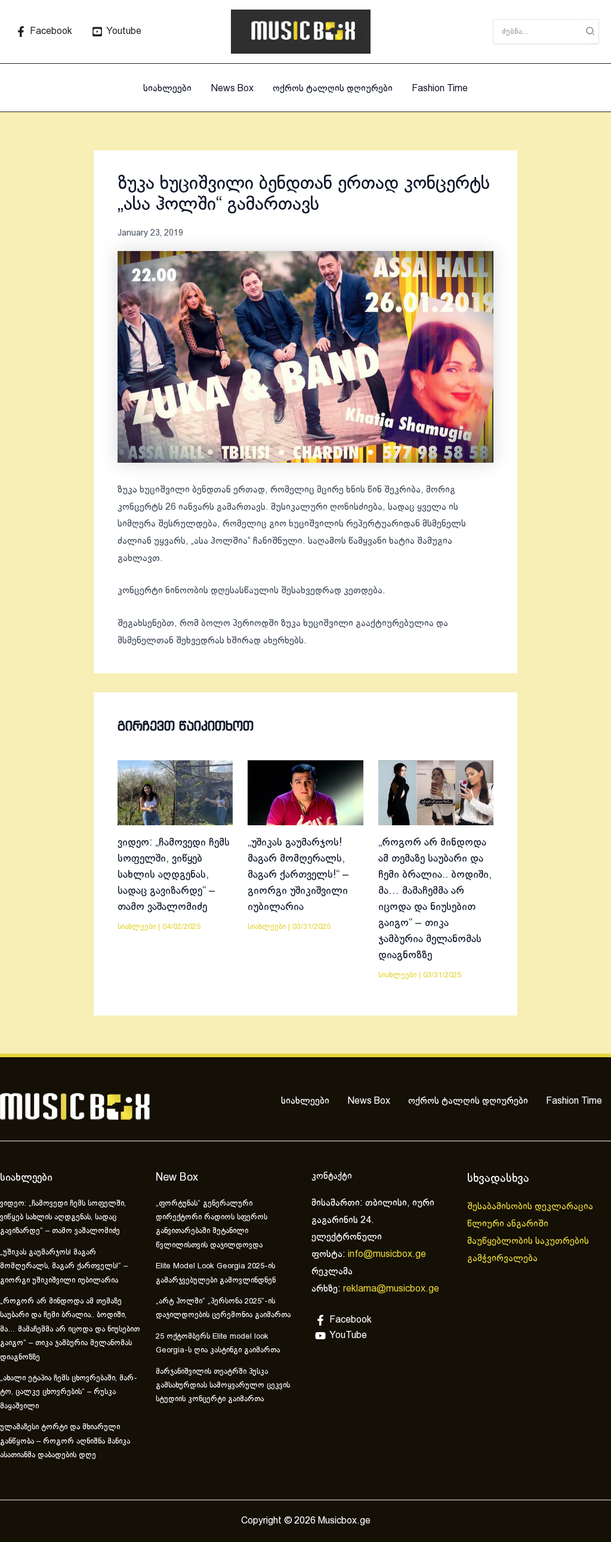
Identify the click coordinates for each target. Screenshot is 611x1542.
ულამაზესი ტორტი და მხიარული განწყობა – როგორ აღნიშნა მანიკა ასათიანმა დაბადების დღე (65, 1441)
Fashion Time (440, 88)
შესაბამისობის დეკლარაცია (531, 1206)
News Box (232, 88)
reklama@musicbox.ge (391, 1288)
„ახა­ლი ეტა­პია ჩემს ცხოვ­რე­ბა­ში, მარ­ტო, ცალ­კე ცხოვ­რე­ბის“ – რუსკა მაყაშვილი (68, 1392)
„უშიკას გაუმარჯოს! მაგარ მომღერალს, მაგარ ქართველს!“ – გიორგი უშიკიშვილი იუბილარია (298, 875)
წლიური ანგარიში (509, 1223)
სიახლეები (167, 88)
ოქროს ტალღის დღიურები (333, 88)
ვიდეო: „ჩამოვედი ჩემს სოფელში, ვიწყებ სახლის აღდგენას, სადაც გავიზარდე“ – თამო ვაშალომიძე (174, 875)
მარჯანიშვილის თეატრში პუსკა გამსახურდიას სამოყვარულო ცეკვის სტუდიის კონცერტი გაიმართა (223, 1386)
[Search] (590, 32)
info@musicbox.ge (387, 1254)
